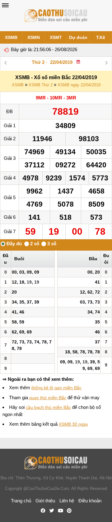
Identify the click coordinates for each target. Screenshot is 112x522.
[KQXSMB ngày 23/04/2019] (106, 62)
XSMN (33, 37)
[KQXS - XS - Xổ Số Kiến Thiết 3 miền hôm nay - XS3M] (56, 15)
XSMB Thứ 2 (41, 85)
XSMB (11, 37)
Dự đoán (78, 37)
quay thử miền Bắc (47, 397)
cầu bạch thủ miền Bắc (48, 407)
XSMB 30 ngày (73, 424)
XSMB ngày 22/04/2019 (79, 85)
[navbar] (5, 5)
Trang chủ (21, 500)
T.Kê (100, 37)
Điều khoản (89, 500)
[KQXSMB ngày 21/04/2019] (5, 62)
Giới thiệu (45, 500)
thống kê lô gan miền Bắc (56, 387)
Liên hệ (66, 500)
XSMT (56, 37)
